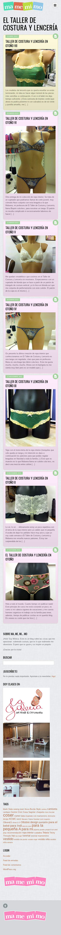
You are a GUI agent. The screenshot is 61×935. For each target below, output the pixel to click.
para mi (27, 829)
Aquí (54, 676)
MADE (19, 819)
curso (17, 816)
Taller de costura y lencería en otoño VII (26, 43)
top (13, 835)
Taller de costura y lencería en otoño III (26, 383)
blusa (27, 809)
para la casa (26, 826)
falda (23, 816)
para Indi (16, 825)
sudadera (38, 833)
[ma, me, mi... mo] (25, 886)
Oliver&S (7, 822)
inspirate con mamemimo (36, 816)
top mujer (18, 836)
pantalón (43, 822)
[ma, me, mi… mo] (24, 9)
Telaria (46, 832)
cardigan (6, 812)
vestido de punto (20, 839)
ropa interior (28, 832)
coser (8, 815)
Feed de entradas (10, 860)
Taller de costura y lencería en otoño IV (26, 306)
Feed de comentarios (12, 865)
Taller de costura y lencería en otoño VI (26, 120)
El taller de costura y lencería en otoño (28, 557)
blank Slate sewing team (13, 809)
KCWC (12, 819)
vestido (8, 839)
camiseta (52, 809)
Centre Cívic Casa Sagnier (23, 812)
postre (42, 830)
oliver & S (16, 823)
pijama (36, 830)
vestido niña (44, 839)
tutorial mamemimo (40, 836)
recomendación (14, 833)
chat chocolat (49, 812)
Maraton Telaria (27, 819)
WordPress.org (9, 869)
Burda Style (35, 809)
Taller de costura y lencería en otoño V (26, 229)
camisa (43, 809)
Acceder (6, 856)
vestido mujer (32, 839)
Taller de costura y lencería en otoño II (26, 480)
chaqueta (40, 812)
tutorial (26, 835)
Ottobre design (29, 822)
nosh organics (45, 819)
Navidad (36, 819)
